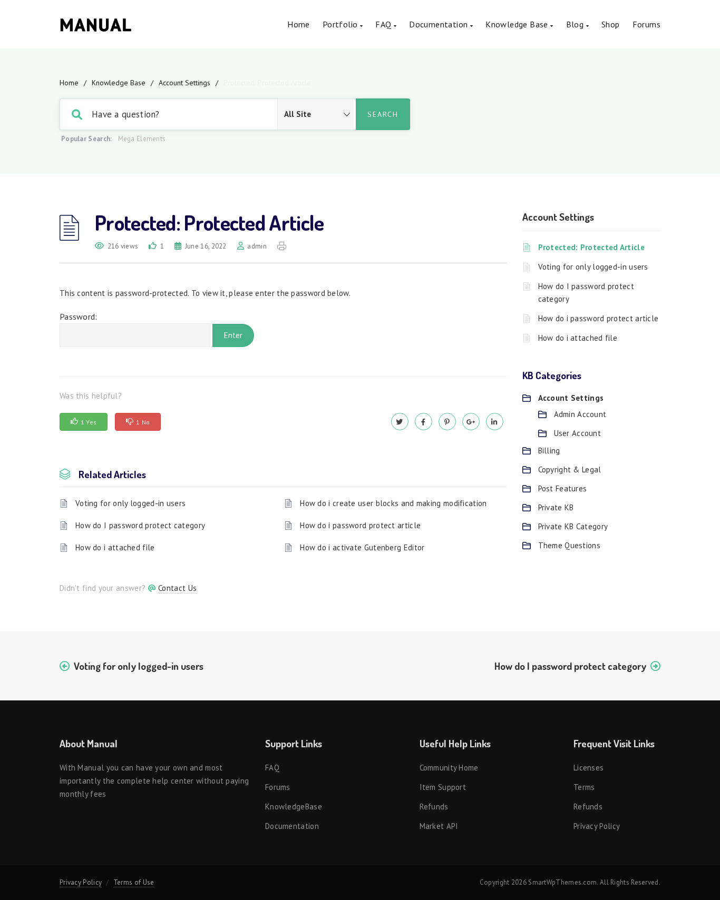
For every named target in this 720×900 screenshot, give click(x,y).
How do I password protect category (140, 525)
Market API (439, 826)
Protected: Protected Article (591, 247)
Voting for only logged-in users (130, 503)
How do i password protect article (360, 525)
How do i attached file (115, 547)
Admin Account (580, 414)
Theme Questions (569, 545)
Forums (646, 24)
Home (298, 24)
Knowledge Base (118, 82)
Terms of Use (133, 882)
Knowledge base (517, 24)
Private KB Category (573, 526)
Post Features (562, 488)
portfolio (341, 24)
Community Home (449, 768)
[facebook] (423, 422)
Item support (443, 787)
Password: (79, 316)
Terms (584, 787)
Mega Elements (142, 138)
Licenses (588, 768)
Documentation (439, 24)
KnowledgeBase (293, 807)
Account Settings (184, 82)
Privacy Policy (596, 826)
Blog (576, 24)
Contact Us (177, 588)
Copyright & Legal (569, 469)
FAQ (384, 24)
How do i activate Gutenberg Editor (362, 547)
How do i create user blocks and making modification (393, 503)
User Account (577, 433)
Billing (549, 451)
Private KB (556, 507)
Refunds (434, 807)
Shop (610, 24)
